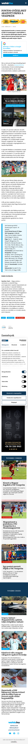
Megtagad (14, 402)
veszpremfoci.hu (19, 65)
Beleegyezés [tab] (5, 345)
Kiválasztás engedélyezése (14, 397)
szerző (9, 326)
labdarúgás (10, 317)
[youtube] (10, 733)
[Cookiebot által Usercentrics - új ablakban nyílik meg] (19, 341)
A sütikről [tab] (23, 345)
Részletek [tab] (14, 345)
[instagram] (18, 733)
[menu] (26, 3)
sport (3, 317)
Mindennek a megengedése (14, 393)
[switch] (24, 376)
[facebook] (14, 733)
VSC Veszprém (20, 317)
